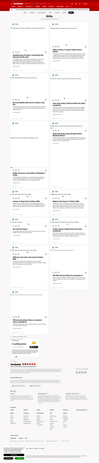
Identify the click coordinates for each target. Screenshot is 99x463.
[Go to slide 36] (37, 167)
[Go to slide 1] (64, 98)
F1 (63, 423)
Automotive (26, 416)
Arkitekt (36, 448)
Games (38, 416)
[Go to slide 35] (36, 167)
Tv (50, 430)
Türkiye (26, 409)
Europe (12, 421)
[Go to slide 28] (31, 167)
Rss (26, 438)
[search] (72, 4)
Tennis (64, 421)
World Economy (27, 423)
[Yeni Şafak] (18, 4)
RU (32, 364)
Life (51, 413)
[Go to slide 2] (65, 98)
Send (45, 70)
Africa (11, 416)
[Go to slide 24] (28, 167)
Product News (40, 421)
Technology (40, 413)
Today (12, 409)
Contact (20, 438)
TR (23, 364)
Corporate (13, 438)
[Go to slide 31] (33, 167)
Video (38, 409)
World (12, 413)
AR (27, 364)
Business (26, 418)
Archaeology (53, 416)
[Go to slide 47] (45, 167)
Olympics (65, 427)
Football (65, 416)
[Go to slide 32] (34, 167)
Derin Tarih (25, 448)
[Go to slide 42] (41, 167)
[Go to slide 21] (26, 167)
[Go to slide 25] (29, 167)
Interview (52, 427)
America (12, 418)
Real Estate (26, 419)
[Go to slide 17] (23, 167)
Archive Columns (81, 409)
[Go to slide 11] (70, 196)
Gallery (52, 409)
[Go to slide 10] (71, 98)
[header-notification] (76, 4)
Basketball (65, 418)
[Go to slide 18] (75, 196)
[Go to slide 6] (68, 98)
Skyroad (31, 448)
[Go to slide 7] (69, 98)
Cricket (65, 425)
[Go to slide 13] (73, 98)
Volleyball (65, 419)
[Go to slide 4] (65, 196)
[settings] (80, 4)
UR (34, 364)
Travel (51, 428)
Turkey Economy (27, 421)
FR (30, 364)
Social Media (40, 425)
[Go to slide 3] (66, 98)
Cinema (52, 419)
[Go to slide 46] (44, 167)
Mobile (38, 419)
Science (39, 423)
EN (25, 364)
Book (51, 418)
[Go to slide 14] (74, 98)
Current (52, 423)
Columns (65, 409)
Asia (11, 419)
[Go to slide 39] (39, 167)
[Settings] (71, 6)
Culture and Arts (53, 421)
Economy (26, 413)
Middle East (13, 423)
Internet (39, 418)
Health (51, 425)
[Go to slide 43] (42, 167)
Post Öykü (41, 448)
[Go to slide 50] (47, 167)
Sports (65, 413)
